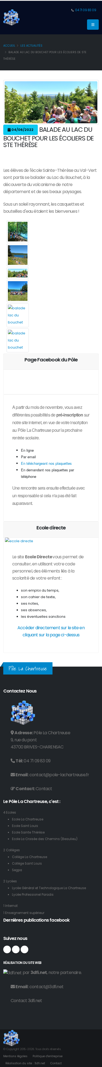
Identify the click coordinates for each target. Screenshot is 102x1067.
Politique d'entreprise (48, 1056)
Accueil (9, 46)
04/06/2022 (22, 129)
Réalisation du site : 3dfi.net (25, 1063)
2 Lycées (10, 881)
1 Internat (10, 906)
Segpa (17, 870)
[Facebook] (7, 949)
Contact (44, 789)
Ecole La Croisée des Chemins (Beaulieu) (45, 839)
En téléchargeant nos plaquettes (46, 463)
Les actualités (31, 46)
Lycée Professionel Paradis (33, 894)
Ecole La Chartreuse (27, 819)
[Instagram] (16, 949)
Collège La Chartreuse (29, 857)
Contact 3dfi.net (26, 1000)
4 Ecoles (9, 812)
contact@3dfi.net (46, 987)
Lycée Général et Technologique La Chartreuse (49, 888)
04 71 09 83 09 (85, 10)
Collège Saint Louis (27, 863)
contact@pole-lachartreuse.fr (59, 775)
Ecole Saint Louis (25, 826)
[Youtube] (24, 949)
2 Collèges (11, 850)
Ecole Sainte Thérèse (28, 832)
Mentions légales (15, 1056)
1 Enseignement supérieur (23, 913)
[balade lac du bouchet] (18, 231)
